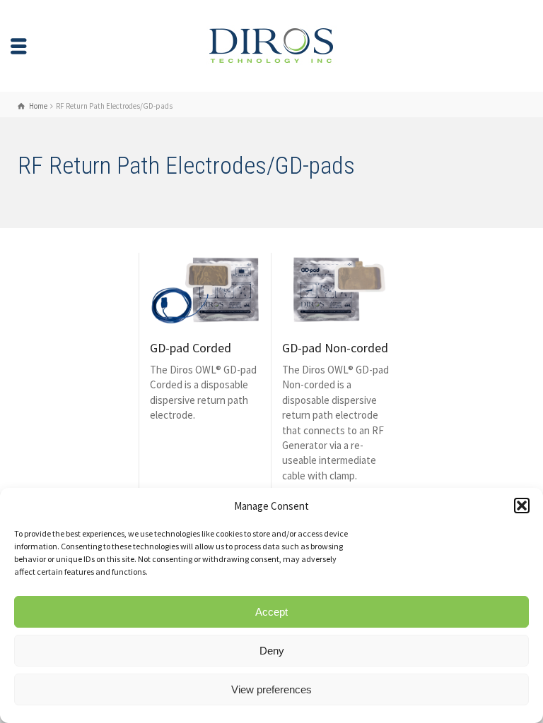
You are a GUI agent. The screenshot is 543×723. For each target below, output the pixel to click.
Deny (271, 651)
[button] (522, 505)
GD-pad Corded (190, 348)
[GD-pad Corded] (205, 290)
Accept (271, 612)
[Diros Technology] (271, 45)
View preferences (271, 689)
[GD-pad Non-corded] (337, 290)
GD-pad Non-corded (335, 348)
